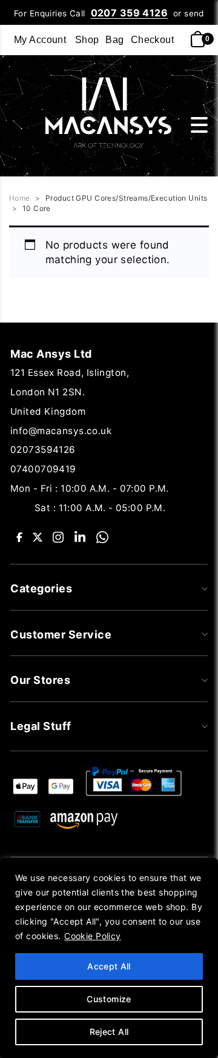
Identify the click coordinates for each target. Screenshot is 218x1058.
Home (19, 198)
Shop (87, 40)
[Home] (104, 111)
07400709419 (43, 469)
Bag (114, 40)
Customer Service (60, 634)
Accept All (109, 966)
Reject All (109, 1031)
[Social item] (19, 536)
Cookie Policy (92, 936)
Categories (41, 588)
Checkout (152, 40)
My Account (40, 40)
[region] (109, 958)
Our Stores (40, 680)
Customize (109, 999)
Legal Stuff (40, 726)
